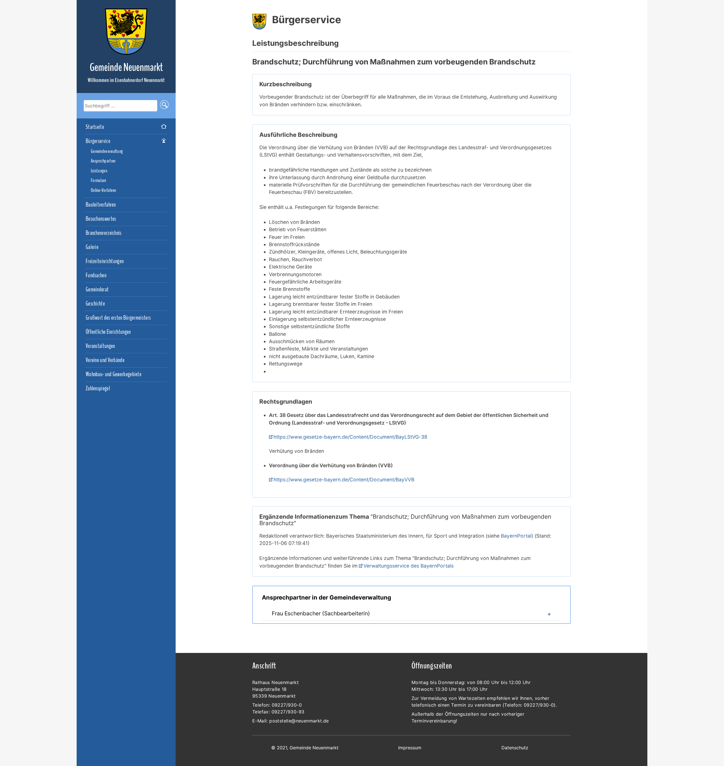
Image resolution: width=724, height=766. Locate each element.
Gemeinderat (97, 290)
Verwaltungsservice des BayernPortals (408, 566)
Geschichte (95, 304)
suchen (164, 105)
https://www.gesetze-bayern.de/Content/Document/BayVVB (343, 479)
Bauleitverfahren (101, 205)
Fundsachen (96, 275)
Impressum (409, 747)
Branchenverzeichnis (104, 233)
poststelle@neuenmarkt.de (299, 721)
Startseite (95, 127)
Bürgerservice (98, 141)
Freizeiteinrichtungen (105, 261)
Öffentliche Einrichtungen (108, 332)
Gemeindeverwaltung (107, 151)
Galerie (92, 247)
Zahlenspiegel (98, 389)
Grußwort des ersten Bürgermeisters (118, 318)
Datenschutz (514, 747)
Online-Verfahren (103, 190)
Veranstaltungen (100, 346)
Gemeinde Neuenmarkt (126, 67)
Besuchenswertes (101, 219)
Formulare (98, 180)
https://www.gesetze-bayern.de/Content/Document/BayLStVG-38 (350, 437)
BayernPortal (516, 536)
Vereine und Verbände (105, 360)
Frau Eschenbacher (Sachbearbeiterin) (321, 613)
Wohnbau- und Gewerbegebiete (113, 374)
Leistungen (99, 171)
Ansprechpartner (103, 161)
